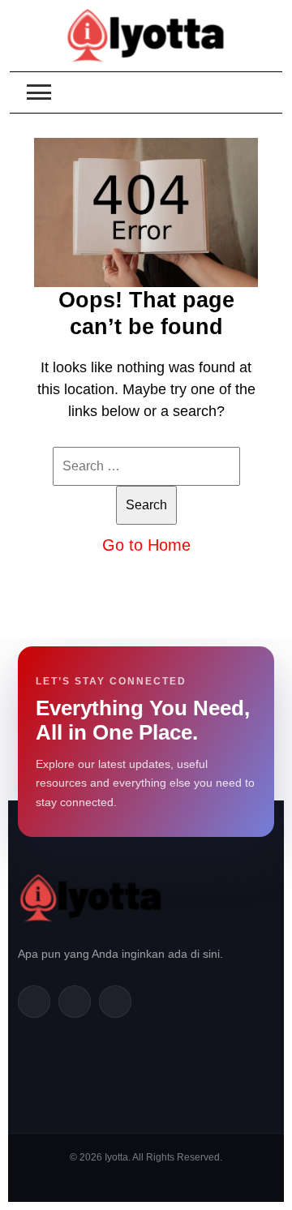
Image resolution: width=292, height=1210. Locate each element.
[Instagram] (115, 1001)
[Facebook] (34, 1001)
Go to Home (146, 545)
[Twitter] (74, 1001)
